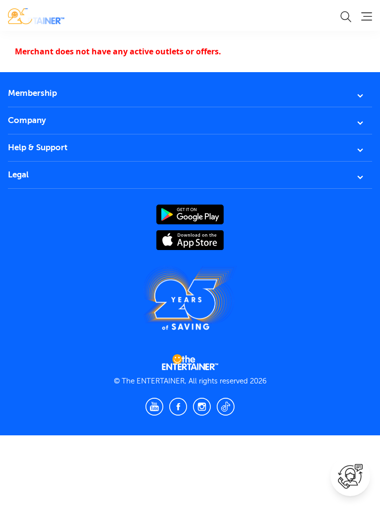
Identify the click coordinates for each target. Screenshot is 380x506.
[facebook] (178, 407)
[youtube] (154, 407)
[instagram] (202, 407)
